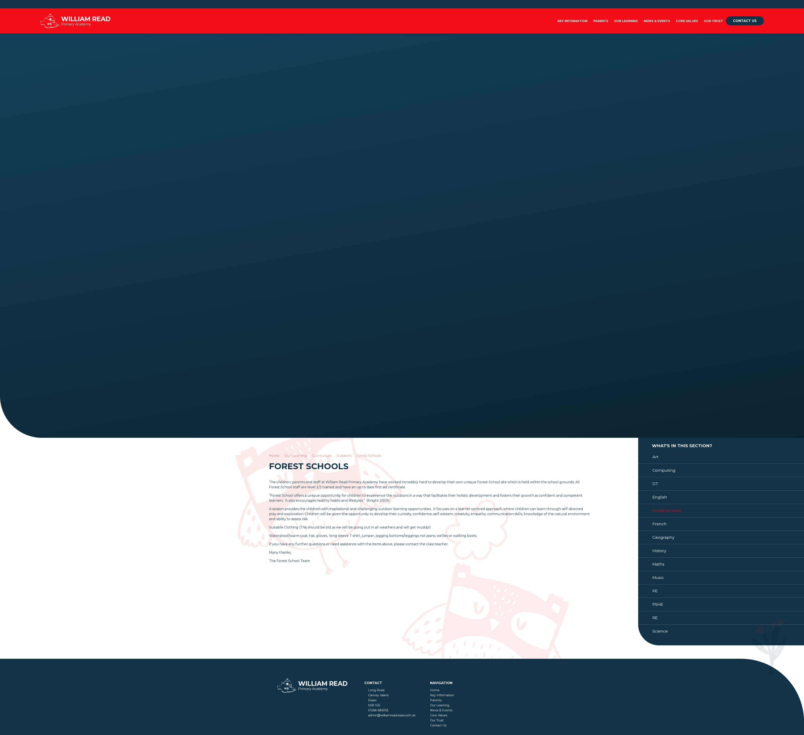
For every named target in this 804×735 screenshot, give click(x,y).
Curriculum (322, 456)
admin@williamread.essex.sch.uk (391, 715)
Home (274, 456)
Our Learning (295, 456)
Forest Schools (368, 456)
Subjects (344, 456)
